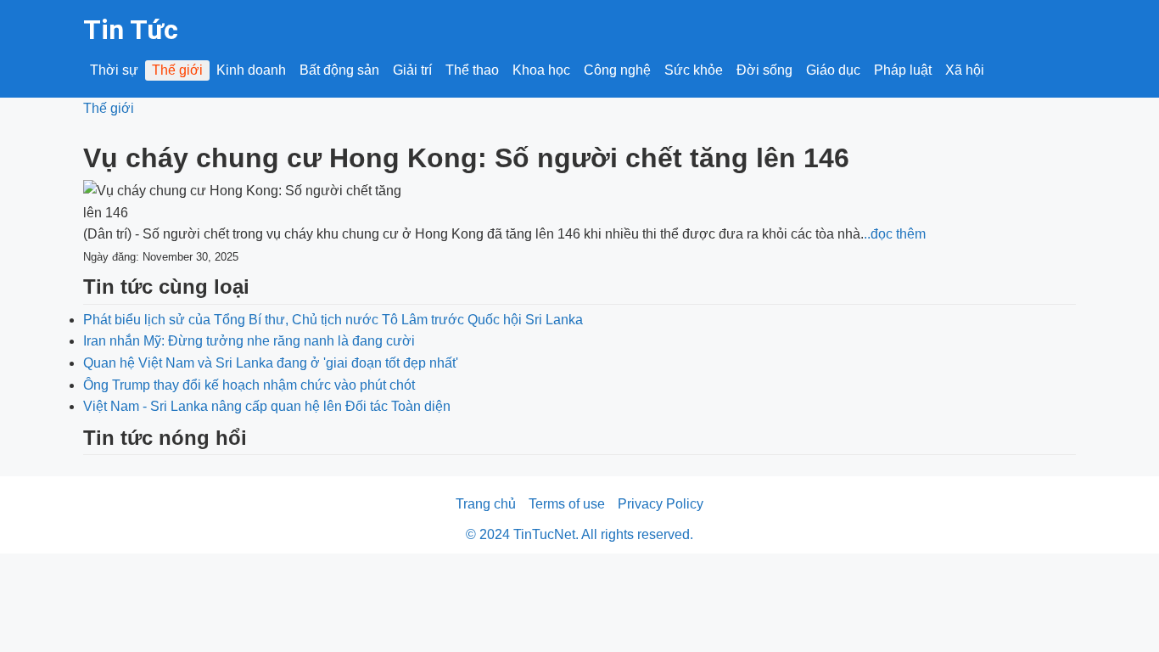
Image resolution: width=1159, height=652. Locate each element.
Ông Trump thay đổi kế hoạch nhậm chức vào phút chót (249, 385)
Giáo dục (833, 70)
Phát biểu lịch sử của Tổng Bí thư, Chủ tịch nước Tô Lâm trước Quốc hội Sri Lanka (333, 319)
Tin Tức (130, 30)
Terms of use (567, 504)
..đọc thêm (895, 234)
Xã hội (964, 70)
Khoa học (541, 70)
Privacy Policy (660, 504)
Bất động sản (339, 70)
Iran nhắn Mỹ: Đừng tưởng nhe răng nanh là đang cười (249, 341)
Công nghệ (617, 70)
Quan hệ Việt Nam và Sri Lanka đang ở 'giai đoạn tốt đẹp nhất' (270, 363)
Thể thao (472, 70)
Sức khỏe (693, 70)
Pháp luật (903, 70)
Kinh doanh (251, 70)
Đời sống (764, 70)
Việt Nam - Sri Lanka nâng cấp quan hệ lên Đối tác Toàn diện (267, 406)
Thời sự (114, 70)
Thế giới (177, 70)
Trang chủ (486, 504)
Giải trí (412, 70)
